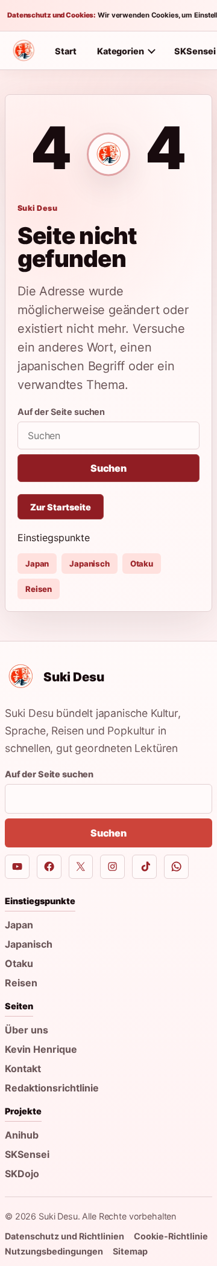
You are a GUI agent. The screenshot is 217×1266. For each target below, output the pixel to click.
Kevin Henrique (41, 1049)
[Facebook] (49, 867)
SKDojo (22, 1174)
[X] (81, 867)
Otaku (141, 563)
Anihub (22, 1135)
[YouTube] (17, 867)
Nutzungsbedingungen (54, 1251)
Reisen (38, 589)
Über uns (26, 1030)
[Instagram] (112, 867)
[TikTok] (144, 867)
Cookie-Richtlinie (171, 1236)
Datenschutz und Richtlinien (64, 1236)
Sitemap (130, 1251)
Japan (37, 563)
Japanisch (89, 563)
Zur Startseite (60, 507)
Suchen (108, 468)
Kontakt (23, 1068)
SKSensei (27, 1154)
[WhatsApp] (176, 867)
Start (66, 51)
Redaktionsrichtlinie (52, 1088)
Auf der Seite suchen (61, 411)
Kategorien (120, 51)
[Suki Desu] (23, 51)
